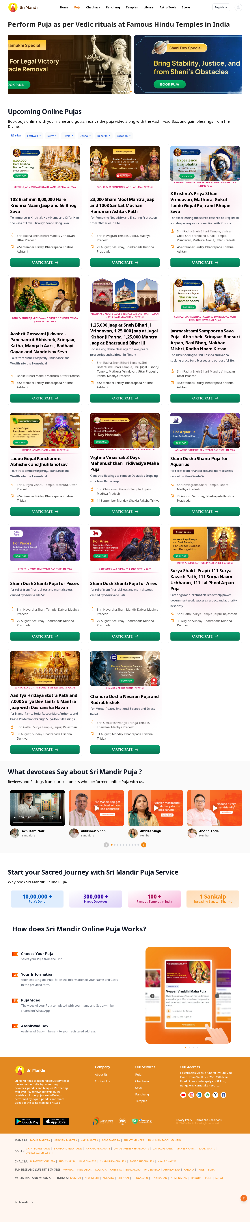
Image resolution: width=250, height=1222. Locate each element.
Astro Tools (168, 7)
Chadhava (93, 7)
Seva (138, 1088)
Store (186, 7)
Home (64, 7)
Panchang (113, 7)
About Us (101, 1075)
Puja (77, 7)
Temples (132, 7)
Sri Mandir (22, 1202)
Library (149, 7)
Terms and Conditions (208, 1120)
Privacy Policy (184, 1120)
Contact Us (102, 1081)
